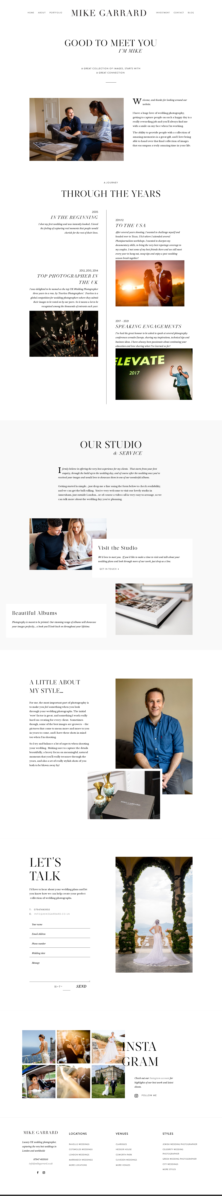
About (42, 13)
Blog (191, 13)
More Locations (78, 1165)
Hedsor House (124, 1149)
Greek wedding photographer (180, 1159)
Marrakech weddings (81, 1160)
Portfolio (56, 13)
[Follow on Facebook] (37, 1172)
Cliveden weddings (126, 1160)
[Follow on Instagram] (43, 1172)
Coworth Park (124, 1154)
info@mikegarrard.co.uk (52, 913)
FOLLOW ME (149, 1095)
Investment (163, 13)
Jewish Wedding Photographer (180, 1144)
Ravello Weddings (79, 1144)
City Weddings (170, 1164)
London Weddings (79, 1154)
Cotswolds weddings (81, 1149)
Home (31, 13)
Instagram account (159, 1078)
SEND (81, 986)
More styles (169, 1169)
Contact (179, 13)
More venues (123, 1165)
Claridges (121, 1144)
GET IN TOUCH (108, 569)
